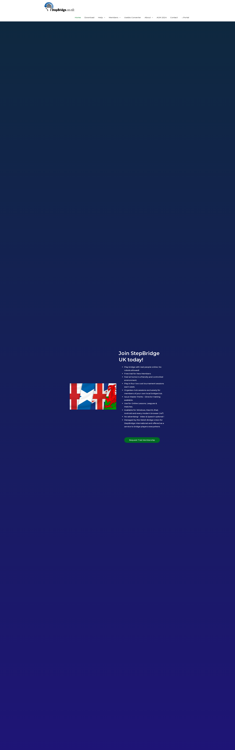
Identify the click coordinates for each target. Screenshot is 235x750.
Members (113, 17)
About (148, 17)
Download (89, 17)
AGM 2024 (162, 17)
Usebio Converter (132, 17)
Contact (174, 17)
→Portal (185, 17)
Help (100, 17)
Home (78, 17)
